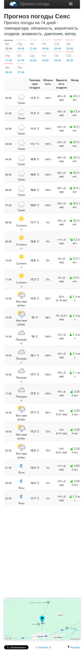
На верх (75, 647)
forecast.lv (45, 647)
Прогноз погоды (35, 4)
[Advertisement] (42, 552)
